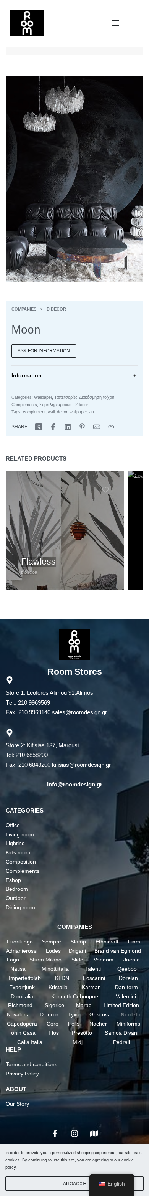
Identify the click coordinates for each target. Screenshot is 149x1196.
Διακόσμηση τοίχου (96, 397)
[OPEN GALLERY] (74, 179)
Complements (24, 404)
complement (34, 412)
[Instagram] (74, 1133)
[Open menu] (115, 23)
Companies (23, 309)
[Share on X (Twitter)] (38, 426)
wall (51, 412)
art (91, 412)
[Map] (94, 1133)
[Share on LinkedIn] (67, 426)
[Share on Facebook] (53, 426)
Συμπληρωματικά (55, 404)
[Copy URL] (111, 426)
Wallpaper (43, 397)
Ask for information (44, 351)
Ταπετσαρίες (65, 397)
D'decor (56, 309)
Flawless (38, 561)
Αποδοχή (74, 1183)
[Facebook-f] (55, 1133)
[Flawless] (65, 530)
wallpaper (78, 412)
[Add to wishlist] (105, 489)
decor (62, 412)
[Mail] (96, 426)
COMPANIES (74, 926)
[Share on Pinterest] (82, 426)
